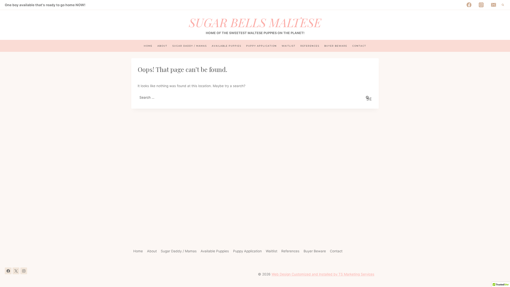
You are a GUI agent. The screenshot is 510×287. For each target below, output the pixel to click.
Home (148, 45)
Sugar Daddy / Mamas (189, 45)
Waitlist (288, 45)
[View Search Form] (502, 5)
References (309, 45)
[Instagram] (481, 5)
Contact (359, 45)
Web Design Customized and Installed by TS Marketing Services (323, 274)
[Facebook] (469, 5)
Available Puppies (226, 45)
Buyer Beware (335, 45)
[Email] (493, 5)
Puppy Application (261, 45)
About (162, 45)
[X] (16, 270)
